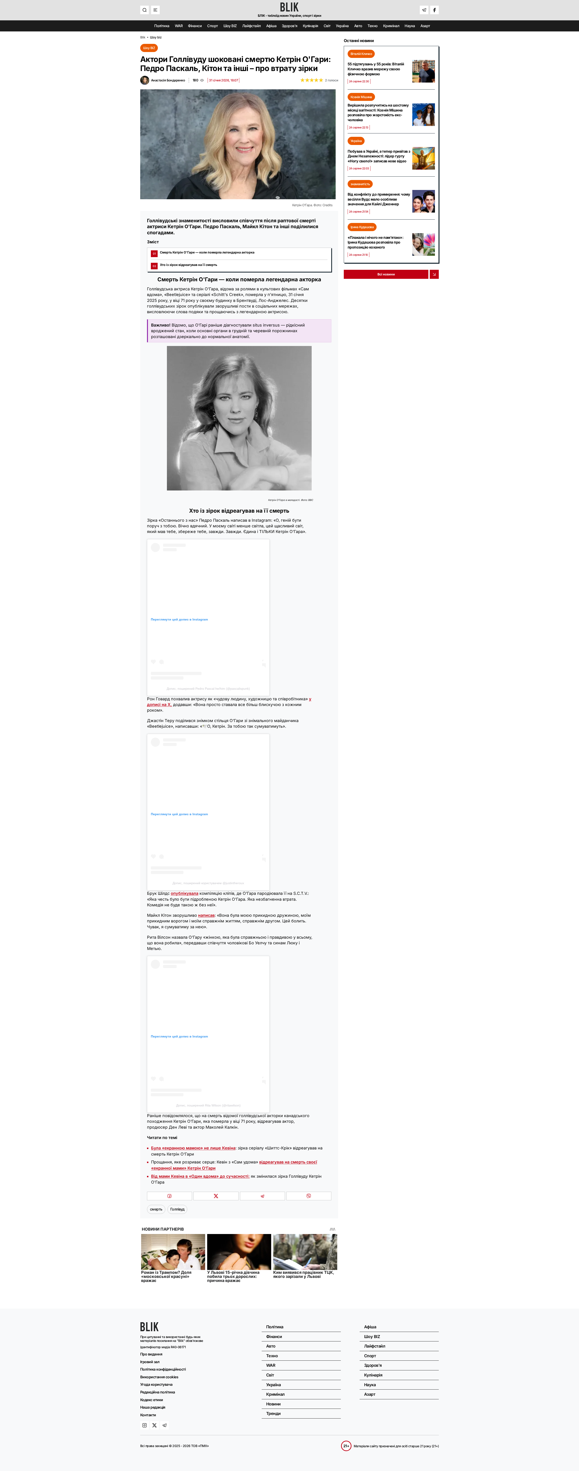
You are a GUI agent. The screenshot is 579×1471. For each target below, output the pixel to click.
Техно (372, 26)
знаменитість (360, 184)
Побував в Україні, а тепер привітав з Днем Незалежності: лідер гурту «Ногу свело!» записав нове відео (379, 156)
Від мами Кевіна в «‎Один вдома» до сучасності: (200, 1176)
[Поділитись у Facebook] (169, 1196)
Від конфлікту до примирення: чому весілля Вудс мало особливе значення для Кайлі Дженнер (379, 199)
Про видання (151, 1354)
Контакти (148, 1415)
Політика (161, 26)
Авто (358, 26)
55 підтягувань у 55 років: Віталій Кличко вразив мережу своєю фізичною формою (376, 69)
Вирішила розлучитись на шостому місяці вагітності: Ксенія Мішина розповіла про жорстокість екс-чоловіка (378, 112)
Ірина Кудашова (362, 227)
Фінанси (195, 26)
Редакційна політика (157, 1392)
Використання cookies (159, 1377)
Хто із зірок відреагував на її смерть (185, 265)
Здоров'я (289, 26)
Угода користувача (156, 1384)
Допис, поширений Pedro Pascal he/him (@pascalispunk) (208, 688)
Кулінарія (310, 26)
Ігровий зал (149, 1362)
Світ (327, 26)
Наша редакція (152, 1407)
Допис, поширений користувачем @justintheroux (208, 883)
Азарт (425, 26)
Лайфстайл (251, 26)
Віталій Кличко (361, 54)
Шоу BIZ (230, 26)
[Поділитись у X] (215, 1196)
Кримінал (391, 26)
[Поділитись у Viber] (308, 1196)
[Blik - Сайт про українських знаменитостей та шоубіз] (149, 1329)
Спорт (212, 26)
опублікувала (184, 893)
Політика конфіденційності (163, 1369)
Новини (273, 1404)
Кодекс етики (151, 1400)
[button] (144, 10)
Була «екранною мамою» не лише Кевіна (193, 1148)
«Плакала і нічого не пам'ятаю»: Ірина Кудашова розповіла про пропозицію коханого (375, 242)
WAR (179, 26)
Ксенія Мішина (361, 97)
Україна (342, 26)
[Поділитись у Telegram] (262, 1196)
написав (206, 915)
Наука (410, 26)
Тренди (273, 1413)
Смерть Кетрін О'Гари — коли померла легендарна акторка (204, 252)
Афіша (271, 26)
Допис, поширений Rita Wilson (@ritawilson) (208, 1105)
